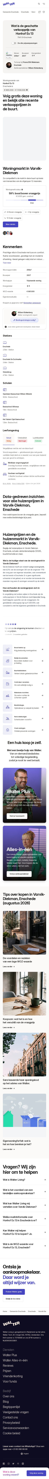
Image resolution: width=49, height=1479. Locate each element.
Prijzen (7, 1371)
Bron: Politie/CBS (18, 483)
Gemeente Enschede (11, 12)
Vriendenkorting (13, 1376)
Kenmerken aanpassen (32, 303)
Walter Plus (10, 1355)
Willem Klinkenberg (35, 68)
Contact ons (10, 1417)
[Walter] (9, 4)
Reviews (8, 1365)
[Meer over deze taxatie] (27, 90)
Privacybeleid (11, 1422)
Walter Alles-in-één (15, 1360)
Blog (6, 1401)
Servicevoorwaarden (16, 1428)
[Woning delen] (39, 12)
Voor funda (10, 1381)
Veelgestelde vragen (16, 1412)
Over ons (8, 1396)
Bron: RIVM (7, 483)
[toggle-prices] (14, 43)
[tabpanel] (24, 464)
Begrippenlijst (11, 1407)
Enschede (25, 12)
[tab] (9, 439)
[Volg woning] (43, 12)
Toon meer (7, 263)
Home (5, 1311)
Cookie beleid (11, 1433)
